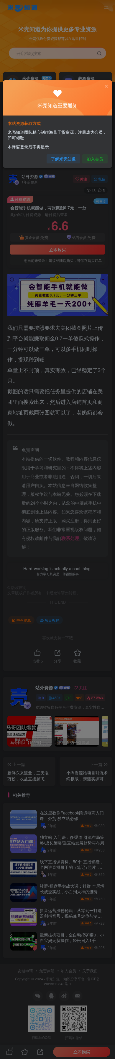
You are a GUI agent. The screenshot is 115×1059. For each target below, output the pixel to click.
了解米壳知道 (63, 159)
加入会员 (95, 159)
